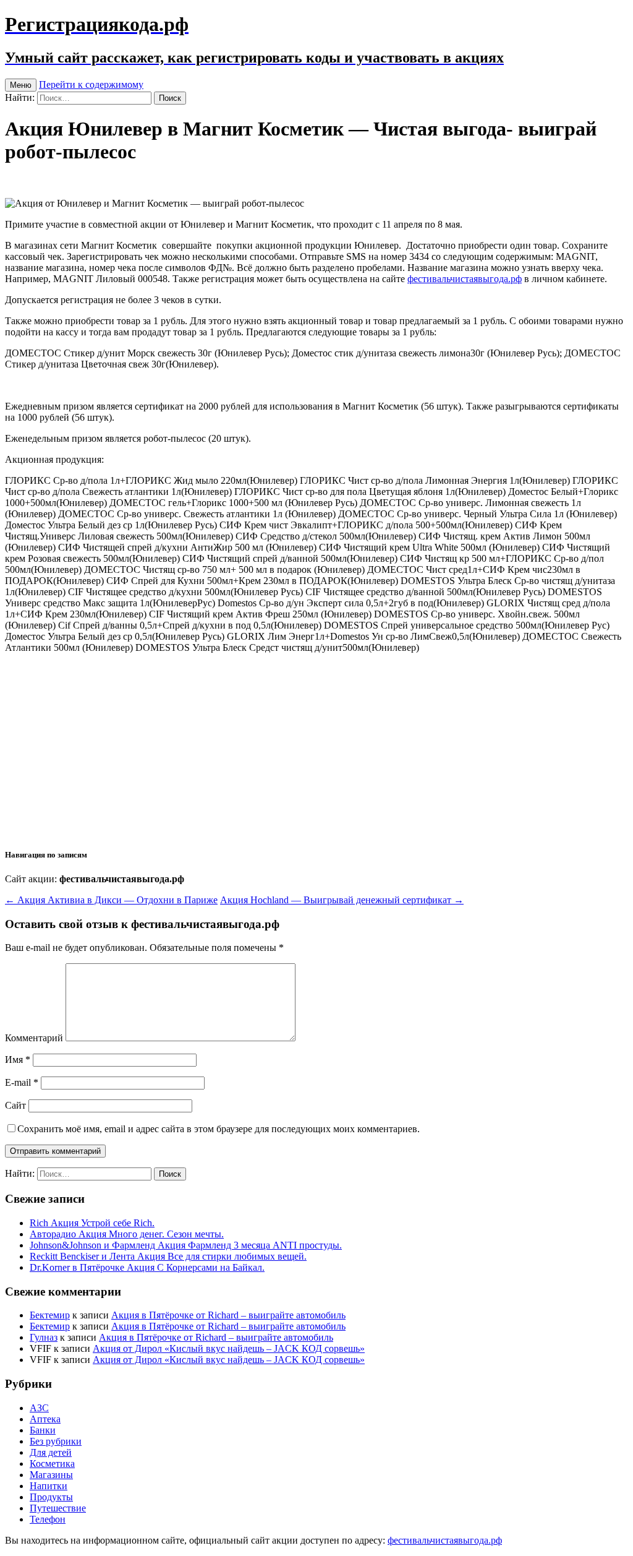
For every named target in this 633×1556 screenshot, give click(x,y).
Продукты (51, 1497)
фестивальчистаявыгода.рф (464, 278)
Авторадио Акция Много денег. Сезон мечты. (127, 1234)
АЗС (39, 1408)
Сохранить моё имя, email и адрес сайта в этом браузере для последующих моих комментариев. (218, 1129)
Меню (21, 85)
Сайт (15, 1105)
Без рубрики (56, 1441)
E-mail (21, 1082)
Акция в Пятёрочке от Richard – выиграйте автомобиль (228, 1315)
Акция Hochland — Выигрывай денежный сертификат (342, 900)
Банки (43, 1430)
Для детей (51, 1452)
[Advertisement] (316, 749)
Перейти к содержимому (91, 84)
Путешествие (58, 1508)
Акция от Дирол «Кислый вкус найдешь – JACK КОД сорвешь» (229, 1348)
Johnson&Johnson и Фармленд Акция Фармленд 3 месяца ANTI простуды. (186, 1245)
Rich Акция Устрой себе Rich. (92, 1223)
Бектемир (50, 1315)
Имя (17, 1059)
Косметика (52, 1463)
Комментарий (34, 1038)
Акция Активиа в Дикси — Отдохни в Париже (111, 900)
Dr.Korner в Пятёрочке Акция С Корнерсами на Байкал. (147, 1267)
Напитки (48, 1486)
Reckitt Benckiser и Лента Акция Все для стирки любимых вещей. (168, 1256)
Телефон (48, 1519)
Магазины (51, 1474)
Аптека (45, 1419)
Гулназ (43, 1337)
